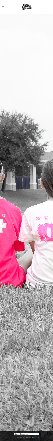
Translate (35, 438)
